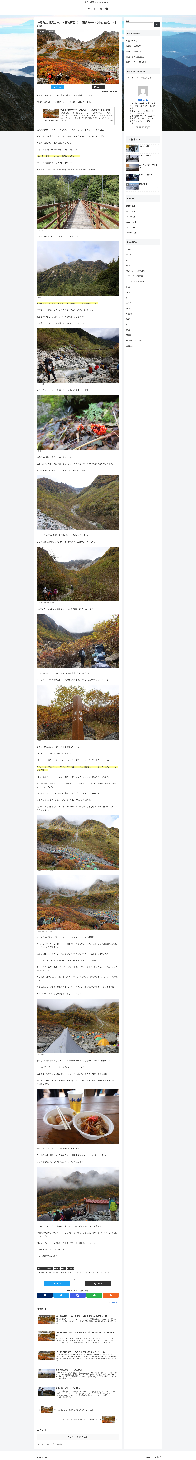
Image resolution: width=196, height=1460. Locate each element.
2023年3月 (130, 206)
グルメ (129, 249)
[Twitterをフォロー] (61, 1295)
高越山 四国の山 (133, 52)
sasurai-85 (143, 100)
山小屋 (129, 303)
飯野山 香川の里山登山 (136, 62)
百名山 (58, 1268)
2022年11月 (131, 227)
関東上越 (130, 346)
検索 (127, 21)
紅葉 (108, 1273)
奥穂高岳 (56, 1273)
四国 (128, 287)
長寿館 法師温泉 (133, 46)
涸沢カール (72, 1273)
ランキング (130, 255)
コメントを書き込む (77, 1437)
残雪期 (129, 314)
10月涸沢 (41, 1273)
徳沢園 (64, 1273)
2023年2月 (130, 211)
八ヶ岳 (129, 260)
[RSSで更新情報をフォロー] (111, 1295)
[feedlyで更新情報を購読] (94, 1295)
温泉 (128, 319)
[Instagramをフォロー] (78, 1295)
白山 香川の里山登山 (135, 57)
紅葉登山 (71, 1268)
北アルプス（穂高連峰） (46, 1268)
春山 (128, 308)
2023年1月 (130, 217)
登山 (102, 1273)
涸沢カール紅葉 (83, 1273)
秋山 (64, 1268)
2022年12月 (131, 222)
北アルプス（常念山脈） (136, 271)
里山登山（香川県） (134, 340)
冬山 (128, 265)
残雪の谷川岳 (131, 41)
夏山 (128, 292)
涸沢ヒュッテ (94, 1273)
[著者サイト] (45, 1295)
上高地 (49, 1273)
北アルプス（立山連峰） (136, 281)
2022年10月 (131, 233)
